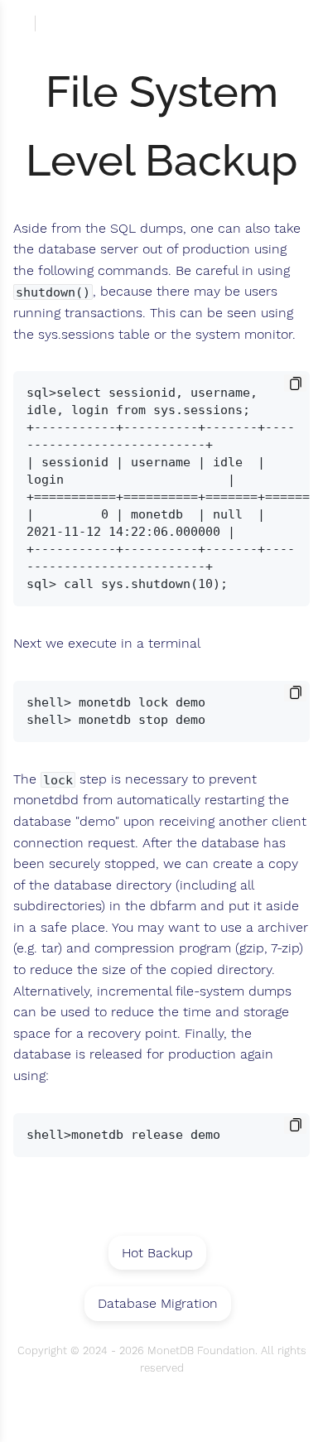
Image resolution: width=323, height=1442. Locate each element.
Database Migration (158, 1303)
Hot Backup (157, 1253)
